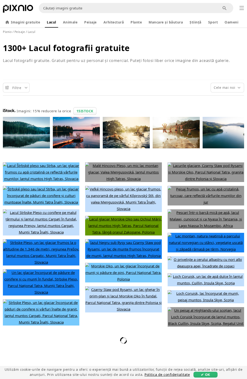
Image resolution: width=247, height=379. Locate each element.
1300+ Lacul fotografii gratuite (66, 47)
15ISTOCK (84, 111)
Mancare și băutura (166, 22)
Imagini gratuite (25, 22)
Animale (70, 22)
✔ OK (205, 374)
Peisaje (90, 22)
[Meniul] (242, 8)
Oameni (231, 22)
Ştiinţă (195, 22)
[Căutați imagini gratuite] (224, 8)
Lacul (51, 22)
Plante (136, 22)
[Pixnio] (18, 10)
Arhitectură (113, 22)
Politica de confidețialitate (167, 374)
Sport (213, 22)
